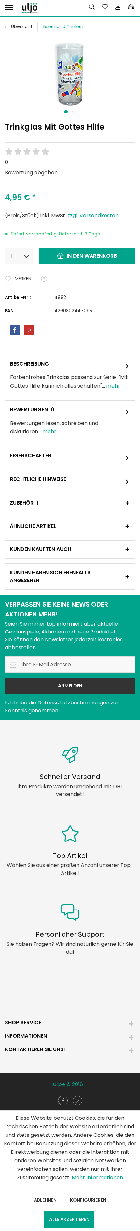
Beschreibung (29, 364)
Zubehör (24, 503)
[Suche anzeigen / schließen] (91, 6)
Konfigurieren (88, 1200)
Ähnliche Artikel (33, 526)
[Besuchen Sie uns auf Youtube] (77, 1100)
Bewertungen (29, 409)
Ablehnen (45, 1200)
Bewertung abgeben (31, 172)
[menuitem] (9, 6)
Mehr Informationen (97, 1177)
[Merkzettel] (104, 6)
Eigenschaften (30, 455)
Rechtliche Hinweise (38, 479)
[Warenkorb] (130, 6)
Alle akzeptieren (69, 1219)
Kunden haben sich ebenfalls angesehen (50, 576)
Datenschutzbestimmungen (73, 702)
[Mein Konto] (117, 6)
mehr (112, 386)
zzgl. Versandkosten (93, 215)
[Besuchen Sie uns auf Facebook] (63, 1100)
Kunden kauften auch (40, 549)
